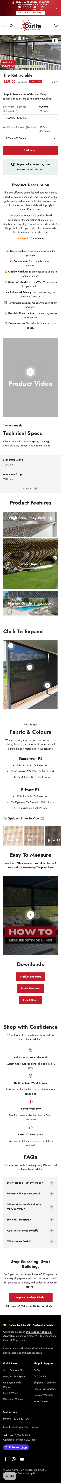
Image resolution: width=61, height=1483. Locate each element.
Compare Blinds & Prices (13, 1385)
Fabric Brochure (30, 988)
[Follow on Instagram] (14, 1459)
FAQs (37, 1370)
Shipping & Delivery (45, 1382)
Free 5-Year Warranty (45, 1389)
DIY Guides (40, 1376)
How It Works (10, 1393)
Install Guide (30, 1000)
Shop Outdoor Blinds (14, 1370)
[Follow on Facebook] (5, 1459)
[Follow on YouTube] (22, 1459)
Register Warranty (43, 1395)
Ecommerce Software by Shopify (19, 1473)
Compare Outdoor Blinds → (30, 1297)
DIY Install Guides (13, 1399)
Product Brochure (30, 977)
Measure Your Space (14, 1376)
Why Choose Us (42, 1401)
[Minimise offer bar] (57, 8)
